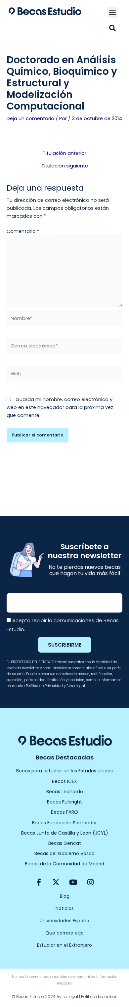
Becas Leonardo (64, 791)
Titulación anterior (64, 153)
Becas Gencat (64, 843)
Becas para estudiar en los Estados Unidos (64, 770)
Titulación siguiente (64, 165)
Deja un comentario (30, 118)
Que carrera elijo (64, 933)
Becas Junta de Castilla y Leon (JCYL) (64, 833)
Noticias (65, 908)
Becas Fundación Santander (64, 822)
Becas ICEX (64, 781)
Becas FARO (64, 812)
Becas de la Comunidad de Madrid (64, 863)
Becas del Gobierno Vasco (64, 853)
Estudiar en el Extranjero (64, 945)
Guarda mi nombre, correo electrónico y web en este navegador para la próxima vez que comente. (60, 407)
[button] (112, 12)
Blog (64, 896)
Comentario (23, 231)
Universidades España (64, 920)
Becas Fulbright (64, 802)
